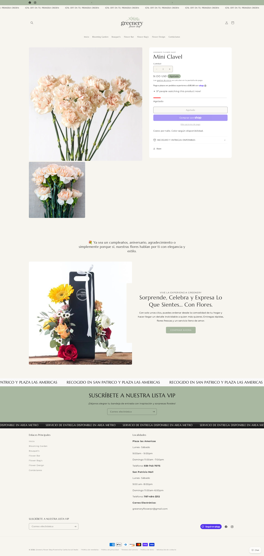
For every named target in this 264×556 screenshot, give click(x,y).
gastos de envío (164, 80)
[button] (32, 23)
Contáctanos (35, 470)
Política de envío (147, 550)
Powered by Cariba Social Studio (66, 550)
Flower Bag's (35, 460)
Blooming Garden (38, 446)
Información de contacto (166, 550)
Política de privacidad (110, 550)
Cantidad (157, 64)
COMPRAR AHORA (181, 330)
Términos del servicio (129, 550)
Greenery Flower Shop (44, 550)
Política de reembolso (90, 550)
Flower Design (36, 465)
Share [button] (159, 148)
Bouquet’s (34, 451)
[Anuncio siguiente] (172, 2)
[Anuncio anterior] (92, 2)
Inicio (32, 441)
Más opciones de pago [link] (190, 124)
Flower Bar (34, 455)
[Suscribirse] (154, 411)
